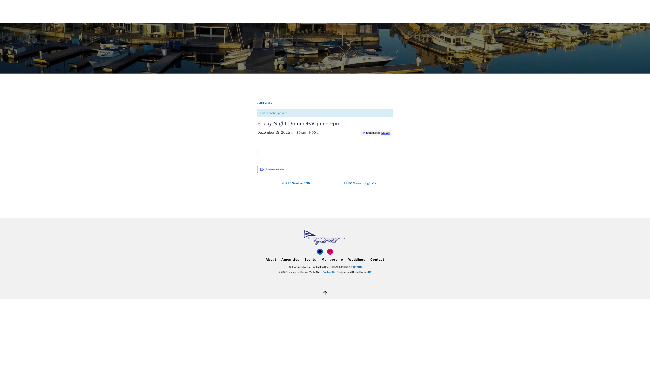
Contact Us (329, 272)
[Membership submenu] (404, 9)
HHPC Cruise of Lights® (360, 183)
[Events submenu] (377, 9)
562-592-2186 (354, 267)
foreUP (367, 272)
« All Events (264, 103)
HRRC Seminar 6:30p (296, 183)
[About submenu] (358, 9)
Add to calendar (275, 169)
